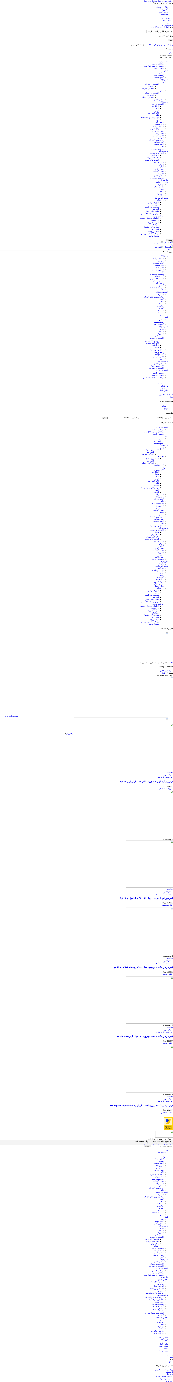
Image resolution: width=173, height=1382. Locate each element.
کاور (162, 359)
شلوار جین (159, 133)
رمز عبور (166, 36)
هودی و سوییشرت (156, 149)
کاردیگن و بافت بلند (156, 140)
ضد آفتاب (155, 225)
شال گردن (155, 155)
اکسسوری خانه (162, 62)
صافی (105, 418)
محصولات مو (158, 200)
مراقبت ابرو (159, 582)
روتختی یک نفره (157, 68)
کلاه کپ (156, 115)
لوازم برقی (164, 180)
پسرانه (161, 82)
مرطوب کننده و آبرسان (150, 234)
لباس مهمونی (158, 144)
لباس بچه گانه (162, 79)
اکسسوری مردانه (157, 153)
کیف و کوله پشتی (152, 160)
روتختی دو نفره (158, 64)
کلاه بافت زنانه (153, 113)
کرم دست (155, 229)
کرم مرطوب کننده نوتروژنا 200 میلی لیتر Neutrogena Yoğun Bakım (141, 1105)
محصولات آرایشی (161, 182)
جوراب (161, 310)
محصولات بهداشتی (161, 198)
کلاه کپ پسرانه (148, 88)
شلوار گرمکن (158, 135)
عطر (162, 191)
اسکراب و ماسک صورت (149, 218)
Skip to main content (165, 1)
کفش (166, 71)
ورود (170, 40)
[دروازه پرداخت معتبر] (168, 1129)
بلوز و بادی (159, 124)
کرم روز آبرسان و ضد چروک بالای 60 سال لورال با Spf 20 (146, 781)
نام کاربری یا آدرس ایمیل (160, 31)
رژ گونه (161, 185)
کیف (157, 120)
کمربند (161, 308)
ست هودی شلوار (157, 129)
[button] (165, 788)
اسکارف (155, 106)
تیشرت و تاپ (158, 126)
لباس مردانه (163, 151)
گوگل (171, 53)
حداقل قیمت (168, 418)
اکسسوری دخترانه (152, 93)
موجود (165, 408)
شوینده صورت (153, 223)
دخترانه (161, 91)
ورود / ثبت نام (163, 1351)
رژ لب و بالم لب (157, 187)
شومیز (161, 138)
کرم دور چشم (153, 231)
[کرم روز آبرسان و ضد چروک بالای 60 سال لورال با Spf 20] (149, 723)
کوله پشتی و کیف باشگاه (149, 117)
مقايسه (165, 1348)
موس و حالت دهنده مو (150, 214)
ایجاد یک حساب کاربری (160, 27)
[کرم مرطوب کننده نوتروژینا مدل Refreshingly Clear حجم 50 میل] (149, 954)
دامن (162, 290)
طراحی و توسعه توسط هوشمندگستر (159, 1144)
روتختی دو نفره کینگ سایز (153, 66)
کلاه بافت (150, 86)
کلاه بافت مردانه (152, 158)
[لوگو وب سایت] (168, 243)
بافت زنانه (160, 122)
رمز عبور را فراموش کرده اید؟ (161, 45)
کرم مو (156, 209)
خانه (171, 663)
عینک (157, 111)
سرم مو (156, 205)
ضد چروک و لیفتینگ (151, 227)
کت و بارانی (159, 142)
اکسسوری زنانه (157, 104)
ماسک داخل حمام (152, 211)
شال (157, 109)
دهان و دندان (159, 586)
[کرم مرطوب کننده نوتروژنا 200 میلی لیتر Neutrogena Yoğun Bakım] (149, 1092)
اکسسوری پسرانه (152, 84)
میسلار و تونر (154, 236)
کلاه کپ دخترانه (148, 97)
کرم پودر (160, 193)
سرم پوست (154, 220)
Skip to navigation (151, 1)
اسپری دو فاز (154, 202)
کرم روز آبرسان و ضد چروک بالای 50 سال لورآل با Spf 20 (146, 898)
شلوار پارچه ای (158, 131)
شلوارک (160, 173)
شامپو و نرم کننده (152, 207)
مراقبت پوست (158, 216)
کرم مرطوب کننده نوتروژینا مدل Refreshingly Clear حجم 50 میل (143, 967)
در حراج (165, 406)
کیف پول (160, 306)
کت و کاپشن (159, 100)
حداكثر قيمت (135, 418)
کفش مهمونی (158, 77)
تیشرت (161, 167)
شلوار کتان (159, 169)
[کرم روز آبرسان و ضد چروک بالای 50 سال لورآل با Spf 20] (149, 837)
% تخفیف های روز (166, 394)
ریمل (162, 189)
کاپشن (161, 285)
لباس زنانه (164, 102)
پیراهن (161, 164)
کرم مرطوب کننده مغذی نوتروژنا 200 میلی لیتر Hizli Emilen (145, 1036)
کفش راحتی (159, 75)
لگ (162, 147)
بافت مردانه (159, 162)
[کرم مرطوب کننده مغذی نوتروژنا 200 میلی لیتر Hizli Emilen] (149, 1023)
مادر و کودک (163, 564)
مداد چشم (160, 196)
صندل (161, 73)
